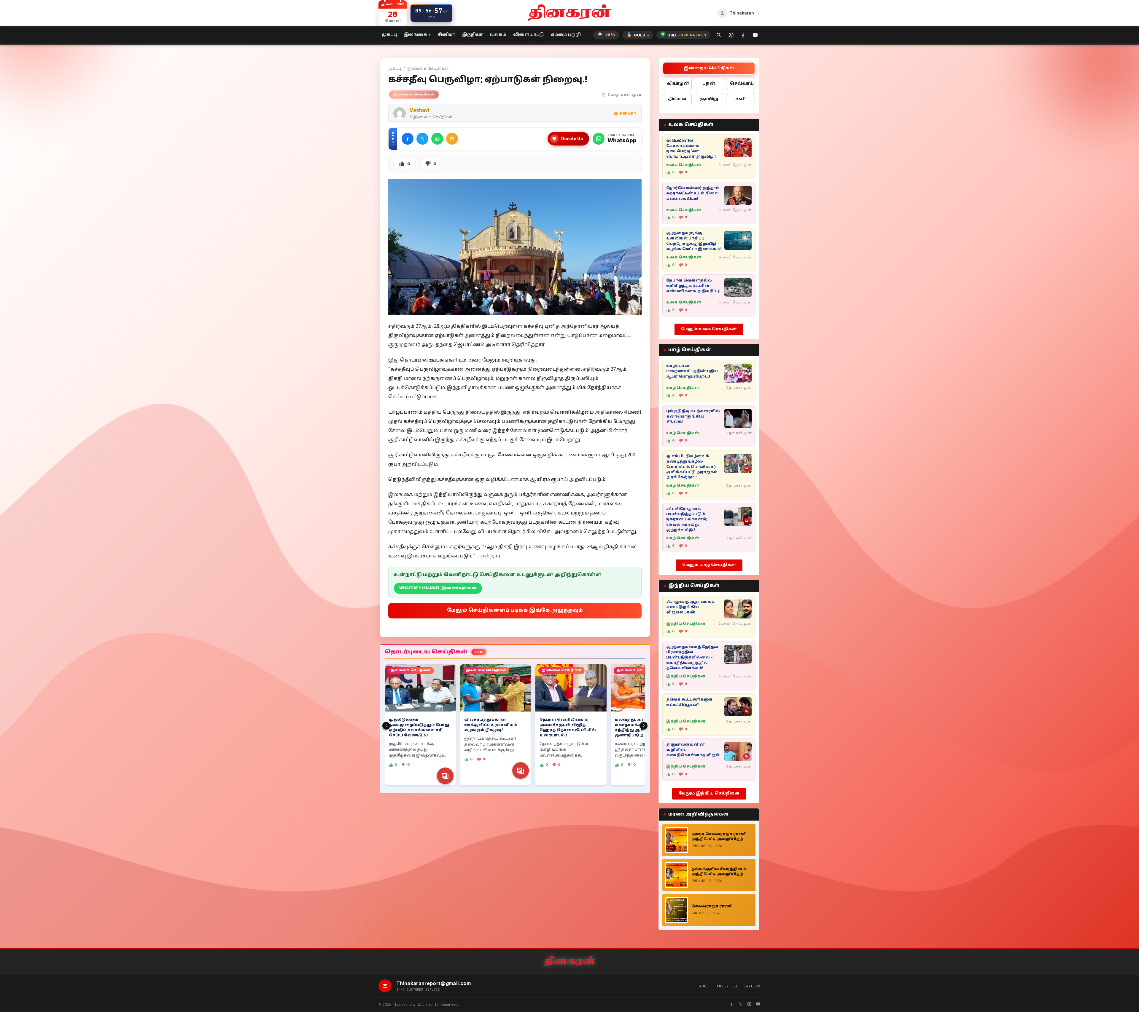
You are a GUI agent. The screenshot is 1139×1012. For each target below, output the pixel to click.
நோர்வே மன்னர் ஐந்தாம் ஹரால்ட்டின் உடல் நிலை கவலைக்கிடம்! (692, 193)
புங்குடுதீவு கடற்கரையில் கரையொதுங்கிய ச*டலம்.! (693, 416)
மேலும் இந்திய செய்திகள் (709, 793)
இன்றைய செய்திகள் (709, 68)
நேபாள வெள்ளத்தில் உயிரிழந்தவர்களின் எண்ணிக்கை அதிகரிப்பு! (693, 286)
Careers (752, 986)
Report (628, 113)
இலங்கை (415, 34)
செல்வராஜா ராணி (712, 906)
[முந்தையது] (386, 726)
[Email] (452, 139)
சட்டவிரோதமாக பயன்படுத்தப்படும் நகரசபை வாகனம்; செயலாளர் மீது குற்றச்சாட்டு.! (686, 519)
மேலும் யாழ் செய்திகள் (709, 565)
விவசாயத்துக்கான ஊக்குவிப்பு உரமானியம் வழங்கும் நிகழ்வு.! (490, 725)
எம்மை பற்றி (566, 34)
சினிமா (446, 34)
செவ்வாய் (742, 83)
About (705, 986)
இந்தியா (472, 34)
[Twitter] (422, 139)
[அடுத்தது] (644, 726)
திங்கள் (677, 99)
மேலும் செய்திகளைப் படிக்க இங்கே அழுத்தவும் (515, 610)
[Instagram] (749, 1005)
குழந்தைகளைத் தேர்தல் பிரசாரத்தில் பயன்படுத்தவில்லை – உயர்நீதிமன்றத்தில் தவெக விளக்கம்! (692, 657)
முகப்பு (389, 34)
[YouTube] (755, 35)
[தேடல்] (719, 35)
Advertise (727, 986)
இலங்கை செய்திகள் (427, 68)
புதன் (708, 83)
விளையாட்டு (528, 34)
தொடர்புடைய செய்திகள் (426, 652)
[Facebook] (743, 35)
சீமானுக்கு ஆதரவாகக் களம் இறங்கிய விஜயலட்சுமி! (690, 607)
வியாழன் (678, 83)
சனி (740, 99)
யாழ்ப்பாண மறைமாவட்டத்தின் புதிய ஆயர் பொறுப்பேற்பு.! (692, 371)
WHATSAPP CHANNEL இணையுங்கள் (438, 588)
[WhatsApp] (731, 35)
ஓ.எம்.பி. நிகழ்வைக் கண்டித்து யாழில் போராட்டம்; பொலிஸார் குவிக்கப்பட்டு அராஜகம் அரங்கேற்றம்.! (691, 466)
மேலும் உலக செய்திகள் (709, 329)
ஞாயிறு (708, 99)
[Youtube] (758, 1005)
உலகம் (498, 34)
